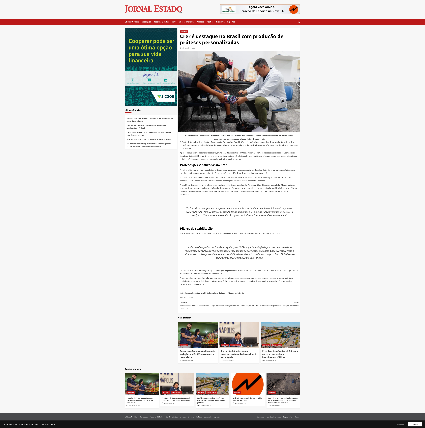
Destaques (146, 21)
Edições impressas (186, 21)
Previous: (209, 306)
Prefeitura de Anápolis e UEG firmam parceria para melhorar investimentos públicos (280, 354)
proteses (190, 297)
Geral (174, 21)
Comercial (260, 417)
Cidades (200, 21)
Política (210, 21)
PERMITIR (415, 424)
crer (185, 297)
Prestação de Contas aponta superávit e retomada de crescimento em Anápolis (239, 354)
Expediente (287, 417)
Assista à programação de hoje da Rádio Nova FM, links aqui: (149, 139)
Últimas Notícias (132, 21)
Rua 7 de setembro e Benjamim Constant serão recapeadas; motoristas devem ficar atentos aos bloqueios (149, 145)
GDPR (55, 424)
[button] (299, 22)
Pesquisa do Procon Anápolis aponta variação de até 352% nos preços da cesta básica (197, 354)
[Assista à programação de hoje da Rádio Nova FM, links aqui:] (248, 384)
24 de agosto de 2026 (187, 361)
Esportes (231, 21)
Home (297, 417)
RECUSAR (400, 424)
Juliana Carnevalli (198, 293)
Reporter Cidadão (161, 21)
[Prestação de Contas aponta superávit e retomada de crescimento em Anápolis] (239, 335)
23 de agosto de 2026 (276, 406)
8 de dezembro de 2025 (188, 48)
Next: (270, 304)
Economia (220, 21)
